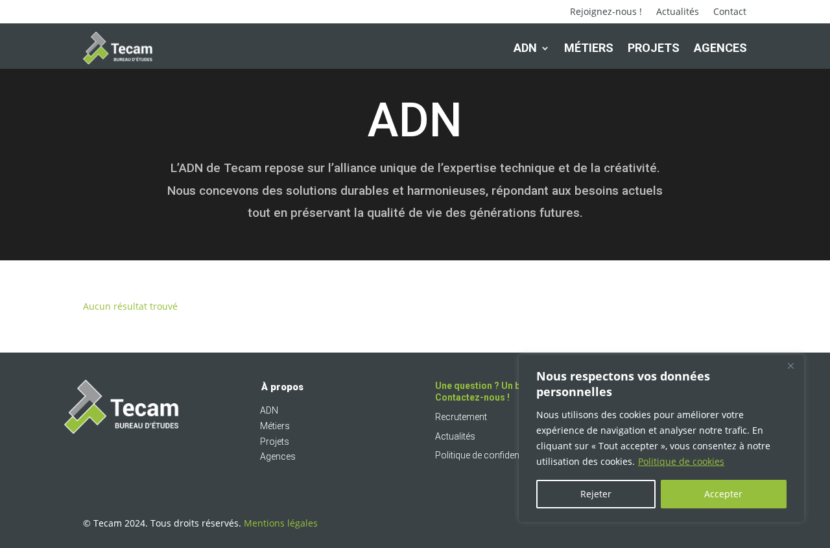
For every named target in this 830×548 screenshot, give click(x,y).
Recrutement (461, 417)
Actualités (677, 12)
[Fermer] (790, 365)
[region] (661, 438)
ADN (525, 48)
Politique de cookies (681, 461)
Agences (720, 48)
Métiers (588, 48)
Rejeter (595, 494)
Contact (729, 12)
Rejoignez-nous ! (606, 12)
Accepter (723, 494)
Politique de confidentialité (487, 455)
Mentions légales (281, 523)
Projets (654, 48)
